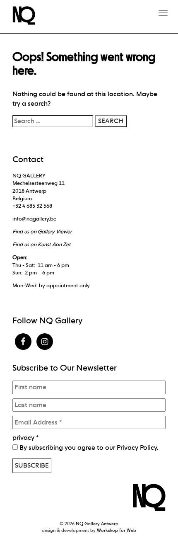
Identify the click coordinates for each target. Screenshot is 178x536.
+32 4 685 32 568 (32, 206)
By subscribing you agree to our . (88, 447)
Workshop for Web (116, 530)
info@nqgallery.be (34, 219)
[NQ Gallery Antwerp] (27, 15)
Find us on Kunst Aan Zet (41, 244)
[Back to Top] (155, 507)
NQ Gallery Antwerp (97, 523)
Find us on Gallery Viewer (42, 231)
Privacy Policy (137, 447)
